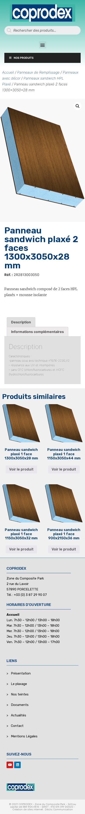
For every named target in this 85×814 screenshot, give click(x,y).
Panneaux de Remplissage (38, 72)
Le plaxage (19, 684)
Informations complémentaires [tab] (37, 331)
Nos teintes (20, 694)
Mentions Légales (24, 736)
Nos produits (24, 57)
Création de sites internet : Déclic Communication (42, 809)
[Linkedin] (17, 765)
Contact (17, 726)
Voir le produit (21, 469)
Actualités (18, 715)
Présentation (21, 673)
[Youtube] (10, 765)
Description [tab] (21, 322)
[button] (42, 44)
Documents (20, 705)
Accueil (8, 72)
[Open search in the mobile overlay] (42, 30)
